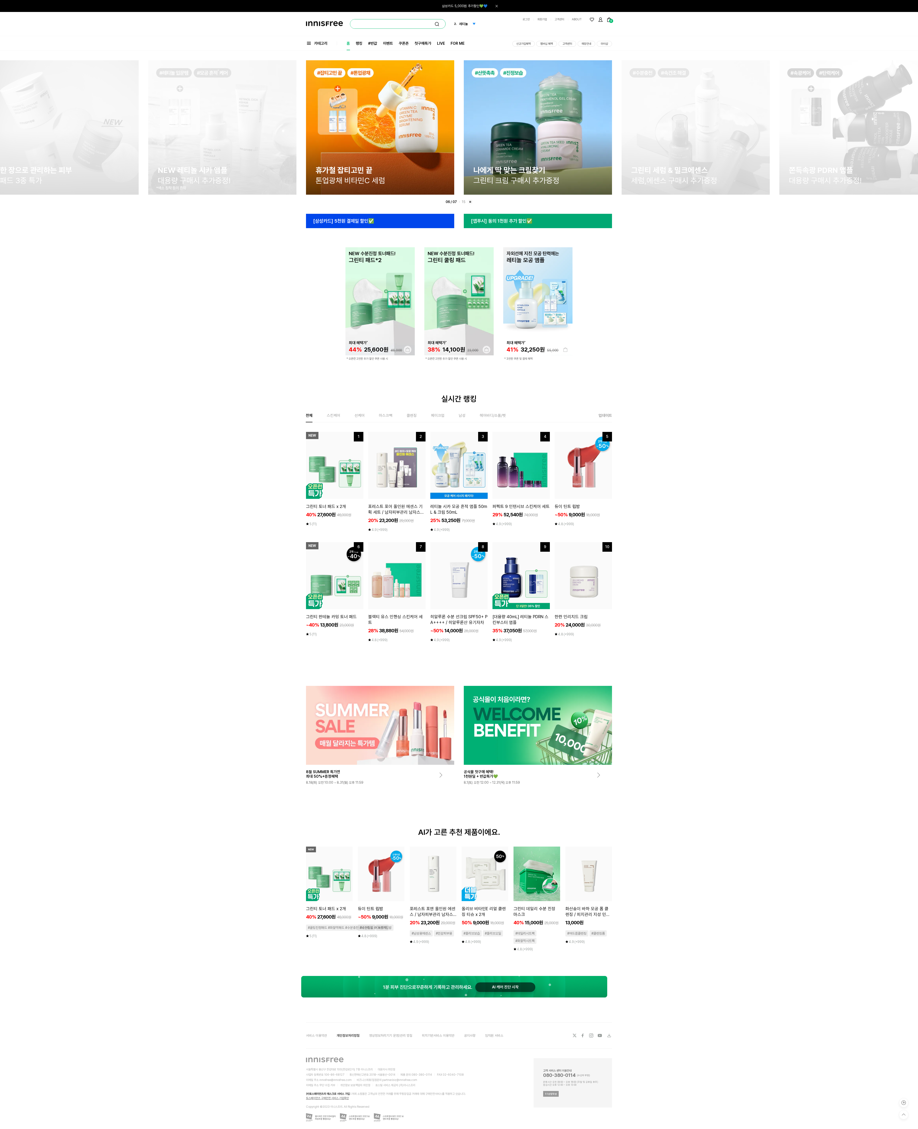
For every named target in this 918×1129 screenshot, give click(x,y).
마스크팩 (385, 415)
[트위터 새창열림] (574, 1035)
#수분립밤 (366, 928)
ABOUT (577, 19)
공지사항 (469, 1035)
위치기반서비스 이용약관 (438, 1035)
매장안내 (586, 43)
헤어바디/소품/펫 (493, 415)
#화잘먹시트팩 (525, 941)
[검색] (437, 24)
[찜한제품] (592, 19)
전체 (309, 415)
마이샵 (604, 43)
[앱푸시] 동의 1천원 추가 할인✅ (501, 221)
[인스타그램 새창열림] (592, 1035)
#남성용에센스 (421, 933)
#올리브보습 (472, 933)
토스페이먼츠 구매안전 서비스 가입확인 (327, 1098)
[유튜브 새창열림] (600, 1035)
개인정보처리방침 (348, 1035)
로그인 (526, 19)
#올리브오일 (493, 933)
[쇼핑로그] (903, 1102)
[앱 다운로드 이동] (609, 1035)
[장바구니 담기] (407, 349)
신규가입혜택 (523, 43)
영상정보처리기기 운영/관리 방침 (390, 1035)
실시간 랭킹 (459, 398)
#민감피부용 (444, 933)
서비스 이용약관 (316, 1035)
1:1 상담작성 (551, 1093)
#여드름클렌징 (576, 933)
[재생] (470, 201)
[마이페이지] (600, 19)
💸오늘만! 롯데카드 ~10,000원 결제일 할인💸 (456, 4)
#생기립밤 (385, 928)
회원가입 (542, 19)
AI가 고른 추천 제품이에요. (459, 832)
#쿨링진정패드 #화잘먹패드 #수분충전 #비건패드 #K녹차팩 (347, 928)
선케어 (360, 415)
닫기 (496, 6)
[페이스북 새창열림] (583, 1035)
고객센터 (559, 19)
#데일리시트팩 (525, 933)
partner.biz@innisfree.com (399, 1080)
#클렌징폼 (598, 933)
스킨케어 (333, 415)
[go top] (903, 1114)
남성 (462, 415)
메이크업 (437, 415)
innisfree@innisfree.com (335, 1080)
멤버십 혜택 (546, 43)
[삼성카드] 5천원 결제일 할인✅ (343, 221)
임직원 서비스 (494, 1035)
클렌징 (412, 415)
